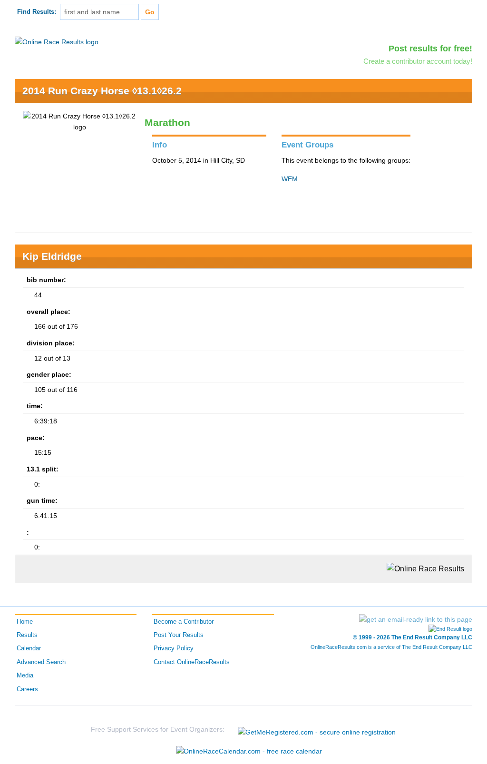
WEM (290, 179)
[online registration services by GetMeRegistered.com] (317, 729)
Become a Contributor (184, 621)
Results (27, 635)
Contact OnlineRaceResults (192, 662)
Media (25, 675)
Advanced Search (41, 662)
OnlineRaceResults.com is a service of (391, 647)
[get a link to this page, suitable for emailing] (415, 619)
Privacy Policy (174, 648)
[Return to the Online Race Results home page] (56, 41)
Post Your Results (179, 635)
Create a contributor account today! (417, 61)
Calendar (29, 648)
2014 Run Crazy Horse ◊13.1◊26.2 (102, 90)
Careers (27, 689)
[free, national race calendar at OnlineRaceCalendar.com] (249, 751)
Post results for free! (430, 48)
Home (25, 621)
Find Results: (36, 12)
